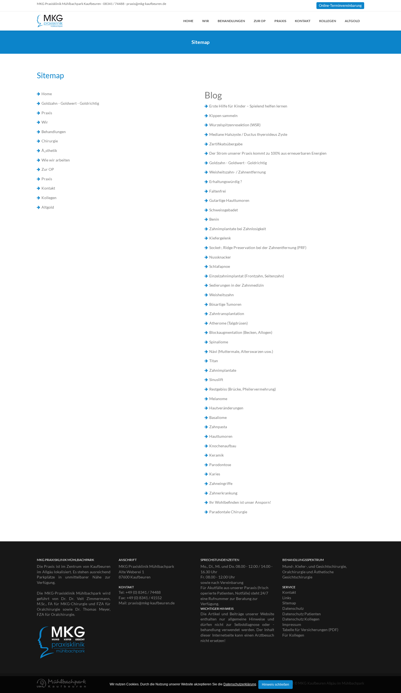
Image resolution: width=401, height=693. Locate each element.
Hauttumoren (220, 436)
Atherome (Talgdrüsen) (228, 323)
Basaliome (218, 417)
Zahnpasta (218, 426)
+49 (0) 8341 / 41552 (144, 597)
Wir (205, 21)
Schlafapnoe (219, 266)
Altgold (352, 21)
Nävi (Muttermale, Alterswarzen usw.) (241, 351)
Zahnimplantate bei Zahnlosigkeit (237, 228)
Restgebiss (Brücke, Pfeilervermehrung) (242, 389)
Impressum (291, 624)
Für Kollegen (293, 635)
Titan (213, 360)
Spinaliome (218, 342)
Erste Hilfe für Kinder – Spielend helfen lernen (248, 106)
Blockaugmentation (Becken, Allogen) (240, 332)
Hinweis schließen (275, 684)
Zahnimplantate (222, 370)
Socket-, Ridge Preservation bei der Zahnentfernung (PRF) (257, 247)
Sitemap (289, 603)
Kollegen (327, 21)
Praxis (280, 21)
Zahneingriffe (220, 483)
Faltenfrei (217, 191)
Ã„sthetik (49, 150)
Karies (214, 474)
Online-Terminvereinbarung (340, 5)
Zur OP (260, 21)
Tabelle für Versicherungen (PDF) (310, 629)
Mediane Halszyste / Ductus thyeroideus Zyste (248, 134)
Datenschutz (293, 608)
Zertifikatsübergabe (226, 144)
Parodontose (220, 464)
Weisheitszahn (221, 294)
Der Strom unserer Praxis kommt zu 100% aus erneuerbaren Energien (268, 153)
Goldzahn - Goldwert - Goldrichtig (70, 103)
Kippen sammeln (223, 115)
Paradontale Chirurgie (228, 511)
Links (286, 597)
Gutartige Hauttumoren (229, 200)
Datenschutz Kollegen (300, 619)
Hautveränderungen (226, 408)
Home (188, 21)
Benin (214, 219)
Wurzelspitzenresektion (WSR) (235, 124)
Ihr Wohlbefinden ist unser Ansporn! (240, 502)
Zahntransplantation (226, 313)
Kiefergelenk (220, 238)
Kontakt (302, 21)
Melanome (218, 398)
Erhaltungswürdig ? (225, 181)
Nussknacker (220, 257)
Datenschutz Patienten (301, 613)
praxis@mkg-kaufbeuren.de (151, 603)
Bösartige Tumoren (225, 304)
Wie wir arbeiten (55, 160)
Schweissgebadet (223, 210)
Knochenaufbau (222, 445)
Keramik (216, 455)
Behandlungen (231, 21)
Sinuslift (216, 379)
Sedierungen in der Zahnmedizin (236, 285)
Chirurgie (49, 141)
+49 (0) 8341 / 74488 (143, 592)
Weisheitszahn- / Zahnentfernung (237, 172)
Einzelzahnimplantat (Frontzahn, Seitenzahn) (246, 276)
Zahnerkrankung (223, 493)
